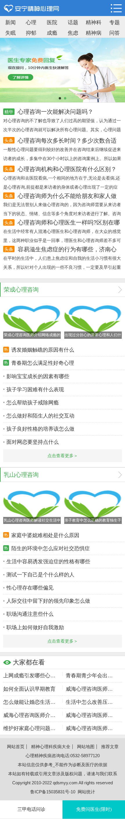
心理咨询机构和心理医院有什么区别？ (67, 169)
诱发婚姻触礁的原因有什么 (42, 350)
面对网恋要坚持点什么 (32, 442)
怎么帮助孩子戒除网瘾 (32, 403)
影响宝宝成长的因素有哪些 (37, 376)
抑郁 (31, 33)
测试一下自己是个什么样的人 (40, 575)
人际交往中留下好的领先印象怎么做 (48, 601)
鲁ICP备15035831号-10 (52, 791)
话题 (73, 22)
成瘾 (52, 33)
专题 (114, 22)
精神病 (93, 33)
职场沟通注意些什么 (29, 614)
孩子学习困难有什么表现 (35, 389)
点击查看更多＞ (62, 455)
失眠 (10, 33)
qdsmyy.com (65, 782)
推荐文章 (110, 746)
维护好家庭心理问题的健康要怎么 (29, 728)
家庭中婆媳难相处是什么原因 (45, 535)
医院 (52, 22)
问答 (114, 33)
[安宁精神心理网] (31, 8)
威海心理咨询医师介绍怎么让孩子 (29, 715)
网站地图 (85, 746)
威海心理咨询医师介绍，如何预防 (91, 728)
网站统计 (86, 791)
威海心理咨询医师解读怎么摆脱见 (91, 689)
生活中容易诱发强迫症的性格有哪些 (48, 561)
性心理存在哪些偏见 (29, 588)
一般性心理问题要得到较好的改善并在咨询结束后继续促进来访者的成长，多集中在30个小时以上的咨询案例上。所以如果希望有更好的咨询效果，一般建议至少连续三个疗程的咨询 (62, 158)
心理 (31, 22)
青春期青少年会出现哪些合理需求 (91, 675)
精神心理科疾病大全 (50, 746)
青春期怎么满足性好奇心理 (42, 363)
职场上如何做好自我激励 (35, 627)
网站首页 (15, 746)
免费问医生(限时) (94, 809)
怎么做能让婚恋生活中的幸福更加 (29, 702)
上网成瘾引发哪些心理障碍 (29, 675)
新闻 (10, 22)
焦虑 (73, 33)
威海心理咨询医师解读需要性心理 (91, 715)
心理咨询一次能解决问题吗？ (55, 111)
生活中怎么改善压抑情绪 (91, 702)
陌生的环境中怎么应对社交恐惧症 (50, 548)
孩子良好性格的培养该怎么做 (40, 429)
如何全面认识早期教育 (29, 689)
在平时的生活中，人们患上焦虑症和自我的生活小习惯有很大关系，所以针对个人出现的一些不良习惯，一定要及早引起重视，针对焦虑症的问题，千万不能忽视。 (62, 267)
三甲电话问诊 (31, 809)
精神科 (93, 22)
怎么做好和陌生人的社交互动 (40, 416)
